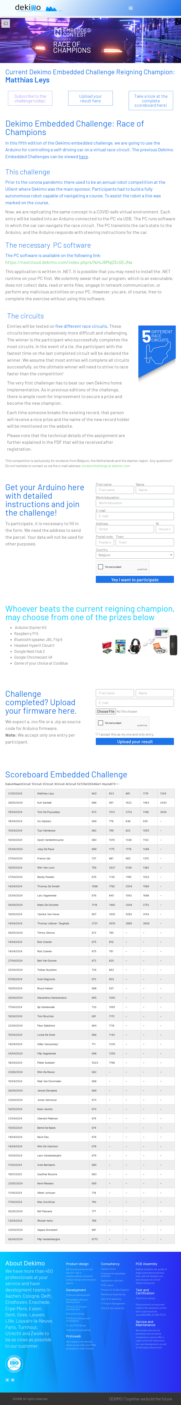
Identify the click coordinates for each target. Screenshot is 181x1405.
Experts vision (108, 1268)
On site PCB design (76, 1325)
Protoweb (73, 1336)
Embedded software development (77, 1300)
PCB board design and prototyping (78, 1319)
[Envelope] (13, 1380)
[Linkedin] (7, 1380)
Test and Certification (145, 1291)
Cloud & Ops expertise (112, 1307)
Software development (78, 1294)
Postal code (104, 536)
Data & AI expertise (111, 1298)
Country (102, 549)
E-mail (101, 510)
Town (120, 536)
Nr (157, 523)
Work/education (107, 497)
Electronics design (145, 1298)
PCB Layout (107, 1285)
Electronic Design (75, 1313)
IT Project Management (113, 1303)
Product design (77, 1264)
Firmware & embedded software (113, 1274)
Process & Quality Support (115, 1289)
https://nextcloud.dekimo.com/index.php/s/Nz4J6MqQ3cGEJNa (68, 262)
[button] (130, 8)
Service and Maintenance (145, 1323)
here (83, 156)
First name (104, 484)
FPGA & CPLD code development (76, 1308)
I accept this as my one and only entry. (126, 734)
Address (102, 523)
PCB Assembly (146, 1264)
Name (140, 484)
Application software (112, 1280)
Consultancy (110, 1264)
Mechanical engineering (78, 1329)
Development (76, 1290)
